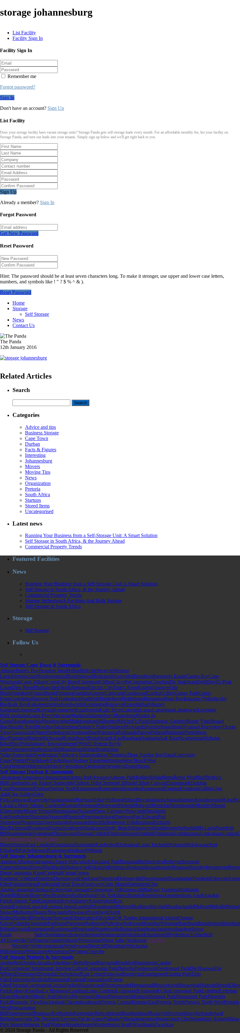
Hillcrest (115, 799)
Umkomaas (211, 833)
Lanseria (37, 906)
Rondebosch (75, 738)
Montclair (160, 805)
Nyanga (190, 726)
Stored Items (37, 505)
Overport (56, 816)
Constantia (140, 681)
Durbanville (45, 687)
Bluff (201, 777)
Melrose (201, 906)
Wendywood (76, 945)
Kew (65, 900)
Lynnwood (127, 990)
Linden (68, 906)
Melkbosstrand (83, 721)
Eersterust (132, 974)
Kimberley (105, 844)
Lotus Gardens (101, 990)
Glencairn (114, 693)
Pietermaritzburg (98, 816)
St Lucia (207, 827)
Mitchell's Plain (133, 721)
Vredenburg (61, 760)
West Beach (134, 760)
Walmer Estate (87, 760)
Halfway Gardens (160, 889)
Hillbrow (20, 895)
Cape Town (36, 438)
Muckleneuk (52, 1002)
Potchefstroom (32, 850)
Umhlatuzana (187, 833)
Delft (202, 681)
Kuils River (110, 709)
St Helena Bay (102, 743)
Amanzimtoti (57, 777)
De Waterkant (183, 681)
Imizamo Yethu (198, 698)
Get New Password (19, 233)
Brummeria (145, 962)
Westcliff (98, 945)
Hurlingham (83, 895)
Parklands (127, 732)
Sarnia (56, 827)
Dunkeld (201, 878)
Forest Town (70, 884)
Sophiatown (57, 934)
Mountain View (24, 1002)
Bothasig (102, 676)
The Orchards (46, 1018)
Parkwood (133, 923)
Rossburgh (39, 827)
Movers (32, 466)
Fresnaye (65, 693)
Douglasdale (180, 878)
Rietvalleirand (108, 1013)
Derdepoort (145, 968)
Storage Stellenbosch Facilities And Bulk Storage (73, 600)
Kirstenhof (27, 709)
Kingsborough (209, 799)
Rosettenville (107, 929)
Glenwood (19, 799)
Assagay (100, 777)
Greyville (39, 799)
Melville (217, 906)
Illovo (141, 799)
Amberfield (11, 962)
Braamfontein (158, 867)
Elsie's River (125, 687)
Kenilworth (72, 704)
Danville (126, 968)
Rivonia (20, 929)
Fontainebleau (24, 884)
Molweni (142, 805)
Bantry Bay (27, 670)
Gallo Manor (115, 884)
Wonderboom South (112, 1024)
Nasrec (41, 912)
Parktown (94, 923)
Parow (143, 732)
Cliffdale (127, 783)
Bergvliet (106, 670)
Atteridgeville (65, 962)
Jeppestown (152, 895)
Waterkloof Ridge (207, 1018)
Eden (62, 687)
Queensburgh (55, 822)
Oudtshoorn (57, 732)
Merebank (88, 805)
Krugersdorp (101, 900)
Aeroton (8, 861)
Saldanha (151, 738)
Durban (32, 444)
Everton (172, 788)
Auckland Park (105, 861)
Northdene (18, 816)
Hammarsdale (62, 799)
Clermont (109, 783)
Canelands (18, 783)
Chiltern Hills (86, 783)
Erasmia (75, 979)
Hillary (100, 799)
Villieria (127, 1018)
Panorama (108, 732)
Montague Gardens (167, 721)
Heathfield (89, 698)
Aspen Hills (66, 861)
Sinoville (192, 1013)
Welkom (77, 850)
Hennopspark (116, 985)
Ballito (142, 777)
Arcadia (44, 962)
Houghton (61, 895)
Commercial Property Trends (53, 546)
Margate (70, 805)
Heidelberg (111, 698)
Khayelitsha (135, 704)
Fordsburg (48, 884)
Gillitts (205, 788)
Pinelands (174, 732)
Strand (77, 749)
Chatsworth (62, 783)
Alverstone (11, 777)
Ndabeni (116, 726)
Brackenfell (122, 676)
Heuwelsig (188, 985)
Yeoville (96, 951)
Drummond (22, 788)
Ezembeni (189, 788)
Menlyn (64, 996)
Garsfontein (38, 985)
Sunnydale (22, 754)
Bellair (155, 777)
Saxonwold (23, 934)
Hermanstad (141, 985)
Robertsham (39, 929)
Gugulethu (20, 698)
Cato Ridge (39, 783)
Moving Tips (37, 472)
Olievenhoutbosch (83, 1002)
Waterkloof (146, 1018)
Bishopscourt (24, 676)
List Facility (24, 32)
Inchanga (170, 799)
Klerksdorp (127, 844)
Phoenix (73, 816)
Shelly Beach (117, 827)
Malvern (123, 906)
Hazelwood (91, 985)
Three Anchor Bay (145, 754)
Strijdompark (133, 934)
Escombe (132, 788)
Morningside (182, 805)
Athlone (8, 670)
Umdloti (145, 833)
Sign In (7, 97)
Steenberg (22, 749)
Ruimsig (128, 929)
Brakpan (180, 867)
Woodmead (59, 951)
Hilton (129, 799)
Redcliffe (97, 822)
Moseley (203, 805)
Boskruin (136, 867)
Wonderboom (79, 1024)
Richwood (52, 738)
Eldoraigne (20, 979)
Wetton (18, 766)
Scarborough (192, 738)
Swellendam (45, 754)
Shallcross (94, 827)
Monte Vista (198, 721)
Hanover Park (45, 698)
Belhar (73, 670)
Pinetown (123, 816)
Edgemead (78, 687)
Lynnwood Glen (154, 990)
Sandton (183, 929)
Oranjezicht (22, 732)
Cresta (68, 872)
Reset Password (15, 292)
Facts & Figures (40, 449)
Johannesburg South (184, 895)
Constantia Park (102, 968)
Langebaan (163, 709)
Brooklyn (143, 676)
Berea (167, 777)
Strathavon (110, 934)
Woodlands (143, 1024)
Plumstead (18, 738)
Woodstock (76, 766)
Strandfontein (97, 749)
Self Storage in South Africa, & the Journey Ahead (75, 541)
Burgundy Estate (169, 676)
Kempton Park (23, 900)
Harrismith (84, 844)
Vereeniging (89, 940)
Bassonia (129, 861)
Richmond (18, 827)
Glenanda (22, 889)
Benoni (24, 867)
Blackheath (53, 867)
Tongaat (84, 833)
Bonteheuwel (80, 676)
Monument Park (192, 996)
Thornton (117, 754)
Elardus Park (178, 974)
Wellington (112, 760)
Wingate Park (36, 1024)
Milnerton (108, 721)
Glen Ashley (21, 794)
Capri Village (34, 681)
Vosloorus (137, 940)
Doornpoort (26, 974)
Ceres (52, 681)
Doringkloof (69, 974)
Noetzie (152, 726)
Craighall (53, 872)
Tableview (68, 754)
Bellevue (172, 861)
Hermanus (154, 698)
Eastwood (113, 974)
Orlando (20, 923)
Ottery (39, 732)
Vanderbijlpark (63, 940)
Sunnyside (22, 1018)
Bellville (88, 670)
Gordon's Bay (160, 693)
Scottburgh (73, 827)
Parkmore (75, 923)
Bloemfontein (13, 844)
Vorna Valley (114, 940)
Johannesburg (38, 460)
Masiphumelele (27, 721)
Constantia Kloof (27, 872)
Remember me (21, 76)
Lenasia (53, 906)
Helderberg (133, 698)
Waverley (21, 945)
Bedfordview (151, 861)
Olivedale (105, 917)
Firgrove (160, 687)
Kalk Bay (17, 704)
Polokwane (198, 844)
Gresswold (132, 889)
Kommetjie (64, 709)
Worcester (97, 766)
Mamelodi (23, 996)
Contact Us (23, 325)
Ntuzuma (38, 816)
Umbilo (100, 833)
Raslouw (42, 1013)
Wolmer (58, 1024)
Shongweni (141, 827)
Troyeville (16, 940)
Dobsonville (130, 878)
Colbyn (79, 968)
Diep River (23, 687)
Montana (139, 996)
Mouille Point (21, 726)
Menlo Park (44, 996)
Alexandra (44, 861)
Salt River (170, 738)
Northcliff (23, 917)
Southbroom (165, 827)
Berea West (184, 777)
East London (39, 844)
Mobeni (125, 805)
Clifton (106, 681)
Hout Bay (173, 698)
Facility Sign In (27, 38)
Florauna (18, 985)
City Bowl (68, 681)
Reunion (144, 822)
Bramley (197, 867)
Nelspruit (178, 844)
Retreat (35, 738)
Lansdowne (186, 709)
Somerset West (73, 743)
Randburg (188, 923)
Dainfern (44, 878)
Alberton (25, 861)
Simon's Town (44, 743)
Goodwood (135, 693)
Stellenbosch (44, 749)
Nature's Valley (93, 726)
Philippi (157, 732)
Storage (20, 308)
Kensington (94, 704)
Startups (33, 500)
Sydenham (42, 833)
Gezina (57, 985)
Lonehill (83, 906)
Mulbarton (23, 912)
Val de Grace (91, 1018)
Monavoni (120, 996)
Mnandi (102, 996)
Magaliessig (103, 906)
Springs (91, 934)
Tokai (169, 754)
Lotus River (40, 715)
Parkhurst (57, 923)
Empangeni (88, 788)
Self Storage (37, 314)
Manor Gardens (46, 805)
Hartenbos (69, 698)
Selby (40, 934)
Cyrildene (26, 878)
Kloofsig (33, 990)
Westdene (116, 945)
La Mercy (21, 805)
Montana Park (162, 996)
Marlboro (141, 906)
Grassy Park (186, 693)
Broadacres (217, 867)
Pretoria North (171, 1002)
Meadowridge (55, 721)
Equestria (58, 979)
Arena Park (81, 777)
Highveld (208, 985)
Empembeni (111, 788)
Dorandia (47, 974)
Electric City (100, 687)
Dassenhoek (178, 783)
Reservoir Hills (121, 822)
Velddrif (20, 760)
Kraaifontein (87, 709)
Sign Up (56, 108)
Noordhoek (171, 726)
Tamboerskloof (93, 754)
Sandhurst (146, 929)
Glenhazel (42, 889)
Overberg (78, 732)
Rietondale (83, 1013)
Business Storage (42, 432)
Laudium (78, 990)
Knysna (45, 709)
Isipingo (187, 799)
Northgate (42, 917)
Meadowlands (179, 906)
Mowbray (44, 726)
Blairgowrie (76, 867)
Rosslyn (157, 1013)
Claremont (89, 681)
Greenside (81, 889)
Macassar (61, 715)
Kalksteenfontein (44, 704)
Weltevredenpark (47, 945)
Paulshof (152, 923)
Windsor (17, 951)
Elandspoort (154, 974)
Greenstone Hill (106, 889)
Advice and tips (40, 427)
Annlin (29, 962)
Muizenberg (66, 726)
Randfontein (210, 923)
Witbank (94, 850)
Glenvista (61, 889)
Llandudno (18, 715)
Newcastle (135, 811)
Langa (146, 709)
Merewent (108, 805)
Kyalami (20, 906)
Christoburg (40, 968)
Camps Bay (197, 676)
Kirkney (17, 990)
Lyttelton (210, 990)
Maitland (79, 715)
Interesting (35, 455)
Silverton (174, 1013)
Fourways (92, 884)
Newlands (135, 726)
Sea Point (21, 743)
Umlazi (230, 833)
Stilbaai (64, 749)
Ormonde (38, 923)
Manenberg (124, 715)
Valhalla (112, 1018)
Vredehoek (38, 760)
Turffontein (37, 940)
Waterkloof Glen (173, 1018)
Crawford (160, 681)
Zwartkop (164, 1024)
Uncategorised (39, 511)
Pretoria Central (116, 1002)
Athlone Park (122, 777)
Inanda (154, 799)
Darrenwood (65, 878)
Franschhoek (43, 693)
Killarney (79, 900)
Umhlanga (163, 833)
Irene (223, 985)
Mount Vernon (37, 811)
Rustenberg (58, 850)
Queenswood (21, 1013)
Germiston (138, 884)
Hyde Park (105, 895)
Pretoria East (144, 1002)
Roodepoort (63, 929)
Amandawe (33, 777)
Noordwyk (98, 912)
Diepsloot (108, 878)
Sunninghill (157, 934)
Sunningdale (20, 833)
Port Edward (145, 816)
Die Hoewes (202, 968)
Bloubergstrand (52, 676)
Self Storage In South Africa (53, 606)
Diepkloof (88, 878)
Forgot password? (17, 87)
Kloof (229, 799)
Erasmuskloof (97, 979)
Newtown (77, 912)
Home (18, 303)
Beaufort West (53, 670)
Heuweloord (165, 985)
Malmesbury (100, 715)
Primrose (169, 923)
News (18, 319)
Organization (38, 483)
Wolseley (56, 766)
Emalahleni (63, 844)
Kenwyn (114, 704)
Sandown (165, 929)
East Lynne (92, 974)
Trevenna (69, 1018)
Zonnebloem (137, 766)
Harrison (84, 799)
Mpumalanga (65, 811)
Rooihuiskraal (135, 1013)
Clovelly (121, 681)
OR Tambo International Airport (146, 917)
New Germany (110, 811)
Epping (145, 687)
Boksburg (98, 867)
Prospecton (31, 822)
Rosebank (132, 738)
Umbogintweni (122, 833)
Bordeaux (117, 867)
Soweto (76, 934)
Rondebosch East (105, 738)
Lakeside (131, 709)
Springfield (188, 827)
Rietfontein (62, 1013)
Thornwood (65, 833)
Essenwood (152, 788)
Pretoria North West (204, 1002)
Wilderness (36, 766)
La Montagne (55, 990)
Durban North (63, 788)
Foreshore (21, 693)
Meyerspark (83, 996)
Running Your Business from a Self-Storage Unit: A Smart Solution (91, 535)
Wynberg (116, 766)
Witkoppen (37, 951)
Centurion (19, 968)
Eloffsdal (40, 979)
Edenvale (219, 878)
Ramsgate (78, 822)
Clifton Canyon (151, 783)
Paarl (93, 732)
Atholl (84, 861)
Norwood (62, 917)
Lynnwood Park (186, 990)
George (97, 693)
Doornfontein (155, 878)
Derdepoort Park (173, 968)
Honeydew (40, 895)
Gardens (82, 693)
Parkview (113, 923)
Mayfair (158, 906)
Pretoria (32, 489)
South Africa (37, 494)
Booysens (106, 962)
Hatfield (72, 985)
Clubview (62, 968)
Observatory (210, 726)
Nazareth (87, 811)
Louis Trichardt (153, 844)
